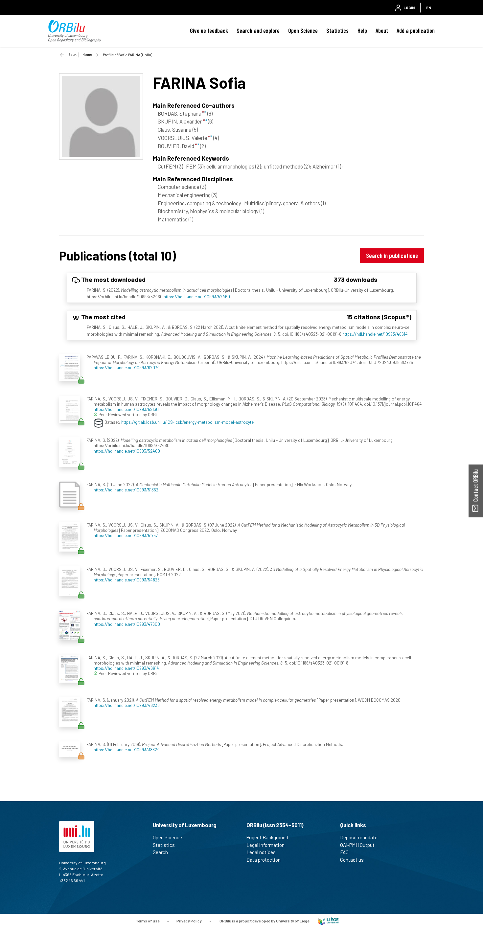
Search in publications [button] (392, 255)
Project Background (267, 837)
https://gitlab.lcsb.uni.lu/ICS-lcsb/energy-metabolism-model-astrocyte (187, 422)
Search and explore (258, 30)
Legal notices (261, 852)
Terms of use (147, 920)
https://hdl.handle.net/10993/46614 (375, 334)
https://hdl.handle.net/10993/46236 (127, 705)
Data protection (263, 860)
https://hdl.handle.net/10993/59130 (126, 409)
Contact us (352, 860)
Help (362, 30)
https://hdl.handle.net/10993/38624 (127, 749)
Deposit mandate (359, 837)
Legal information (265, 845)
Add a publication (416, 30)
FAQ (344, 852)
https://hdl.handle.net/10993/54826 (127, 579)
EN (428, 7)
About (382, 30)
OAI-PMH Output (357, 845)
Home (87, 54)
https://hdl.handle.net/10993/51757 (126, 535)
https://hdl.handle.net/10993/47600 (127, 624)
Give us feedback (209, 30)
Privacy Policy (189, 920)
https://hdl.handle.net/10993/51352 (126, 489)
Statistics (337, 30)
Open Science (303, 30)
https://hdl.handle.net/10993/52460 (197, 296)
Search (160, 852)
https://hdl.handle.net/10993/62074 (127, 367)
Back (72, 54)
